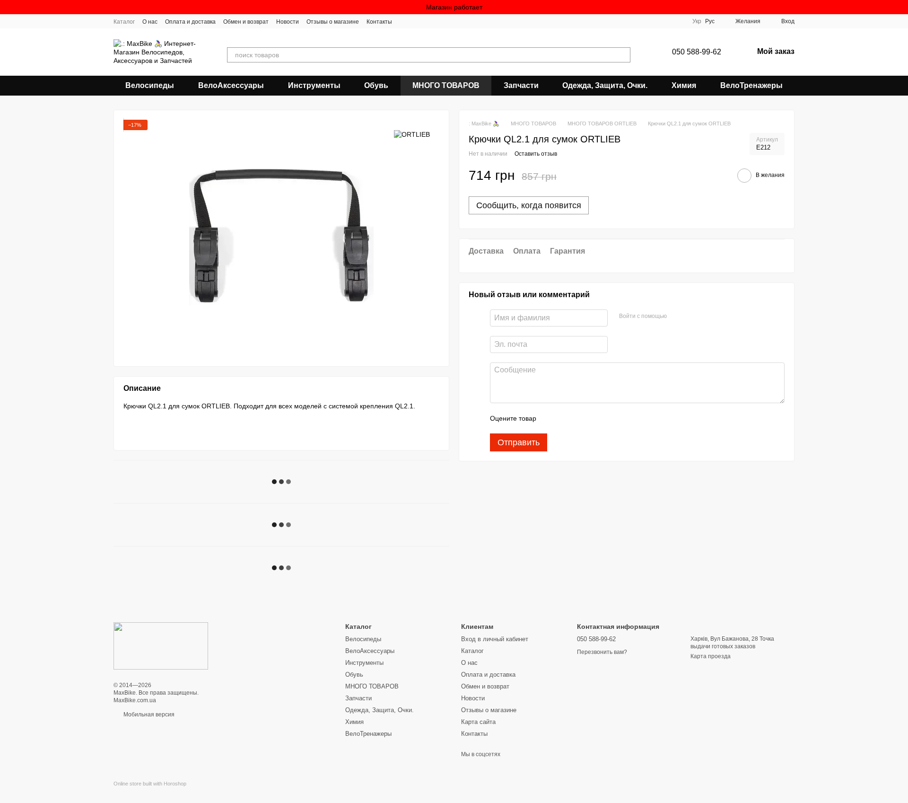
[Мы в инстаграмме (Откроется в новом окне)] (416, 21)
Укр (696, 21)
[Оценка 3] (582, 418)
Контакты (379, 21)
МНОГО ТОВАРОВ (446, 85)
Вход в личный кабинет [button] (494, 639)
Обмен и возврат (246, 21)
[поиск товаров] (622, 54)
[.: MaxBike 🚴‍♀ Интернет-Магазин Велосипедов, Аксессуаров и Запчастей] (161, 645)
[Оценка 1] (551, 418)
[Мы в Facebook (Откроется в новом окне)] (405, 21)
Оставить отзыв (536, 153)
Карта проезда (710, 656)
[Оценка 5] (612, 418)
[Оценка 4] (597, 418)
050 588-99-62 (696, 52)
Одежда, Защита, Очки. (604, 85)
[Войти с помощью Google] (692, 317)
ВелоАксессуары (231, 85)
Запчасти (521, 85)
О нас (149, 21)
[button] (900, 7)
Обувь (376, 85)
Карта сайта (478, 721)
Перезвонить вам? (602, 652)
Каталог (124, 21)
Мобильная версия (148, 714)
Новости (287, 21)
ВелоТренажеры (751, 85)
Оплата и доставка (190, 21)
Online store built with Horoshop (150, 783)
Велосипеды (149, 85)
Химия (684, 85)
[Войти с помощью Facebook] (677, 317)
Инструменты (314, 85)
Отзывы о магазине (332, 21)
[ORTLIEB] (412, 134)
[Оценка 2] (567, 418)
